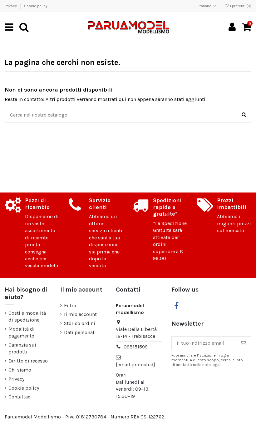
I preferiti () (240, 6)
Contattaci (20, 397)
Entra (70, 305)
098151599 (136, 347)
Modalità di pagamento (21, 332)
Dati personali (80, 332)
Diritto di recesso (28, 361)
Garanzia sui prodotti (22, 348)
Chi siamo (19, 370)
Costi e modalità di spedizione (27, 316)
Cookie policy (35, 6)
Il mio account (80, 314)
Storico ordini (79, 323)
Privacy (11, 6)
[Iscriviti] (243, 343)
